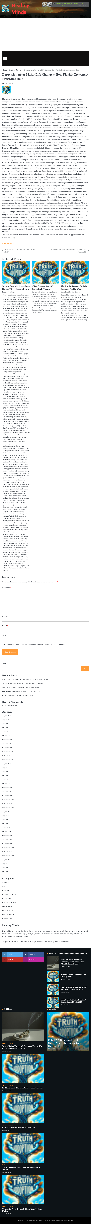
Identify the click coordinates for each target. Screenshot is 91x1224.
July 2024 (5, 816)
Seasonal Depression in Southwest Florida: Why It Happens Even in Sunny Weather (16, 289)
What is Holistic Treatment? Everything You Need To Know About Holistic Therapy (72, 962)
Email (5, 626)
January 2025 (7, 792)
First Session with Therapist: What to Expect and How (21, 691)
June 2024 (5, 820)
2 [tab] (53, 1014)
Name (5, 616)
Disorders (5, 890)
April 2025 (6, 780)
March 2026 (6, 736)
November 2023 (8, 848)
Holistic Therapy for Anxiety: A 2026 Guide (17, 695)
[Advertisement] (45, 34)
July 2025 (5, 768)
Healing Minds (33, 1220)
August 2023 (6, 860)
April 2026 (6, 732)
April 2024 (6, 828)
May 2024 (5, 824)
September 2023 (8, 856)
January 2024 (7, 840)
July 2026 (5, 720)
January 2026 (7, 744)
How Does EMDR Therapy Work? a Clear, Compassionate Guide (74, 988)
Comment (6, 588)
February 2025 (7, 788)
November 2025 (8, 752)
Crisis (4, 886)
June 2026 (5, 724)
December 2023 (7, 844)
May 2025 (5, 776)
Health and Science (9, 902)
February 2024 (7, 836)
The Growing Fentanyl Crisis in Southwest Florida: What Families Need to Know (74, 289)
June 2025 (5, 772)
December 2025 (7, 748)
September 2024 (8, 808)
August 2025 (6, 764)
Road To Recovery (8, 243)
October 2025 (7, 756)
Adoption (5, 882)
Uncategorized (7, 918)
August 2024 (6, 812)
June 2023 (5, 868)
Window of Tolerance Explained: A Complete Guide (20, 687)
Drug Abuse (6, 898)
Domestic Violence (9, 894)
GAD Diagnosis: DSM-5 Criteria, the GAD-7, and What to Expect (25, 679)
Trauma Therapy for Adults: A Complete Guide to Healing (22, 683)
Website (5, 635)
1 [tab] (49, 1014)
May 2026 (5, 728)
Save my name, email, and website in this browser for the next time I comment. (35, 645)
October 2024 (7, 804)
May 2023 (5, 872)
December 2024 (7, 796)
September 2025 (8, 760)
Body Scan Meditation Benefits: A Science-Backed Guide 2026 (73, 1001)
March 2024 (6, 832)
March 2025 (6, 784)
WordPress (70, 1220)
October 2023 (7, 852)
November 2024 (8, 800)
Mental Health (7, 906)
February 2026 (7, 740)
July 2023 (5, 864)
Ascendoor (54, 1220)
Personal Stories (7, 910)
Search (4, 663)
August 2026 (6, 716)
